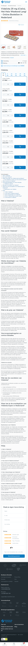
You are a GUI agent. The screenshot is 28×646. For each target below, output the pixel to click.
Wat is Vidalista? (6, 175)
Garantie (16, 581)
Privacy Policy (17, 577)
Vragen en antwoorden (7, 626)
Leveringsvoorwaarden (6, 577)
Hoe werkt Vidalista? (7, 177)
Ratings (5, 531)
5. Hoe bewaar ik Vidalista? (10, 197)
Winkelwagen (23, 644)
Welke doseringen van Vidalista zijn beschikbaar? (13, 178)
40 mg (20, 74)
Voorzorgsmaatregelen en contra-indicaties (12, 182)
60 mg (24, 74)
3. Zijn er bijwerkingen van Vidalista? (12, 194)
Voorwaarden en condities (7, 581)
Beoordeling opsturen (14, 556)
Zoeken (14, 645)
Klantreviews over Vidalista (10, 189)
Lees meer (23, 55)
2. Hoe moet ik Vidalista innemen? (11, 193)
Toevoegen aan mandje (20, 84)
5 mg (7, 74)
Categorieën (4, 645)
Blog (16, 626)
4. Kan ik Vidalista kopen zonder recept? (13, 196)
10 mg (11, 74)
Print (16, 579)
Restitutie (3, 579)
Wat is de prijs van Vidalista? (9, 181)
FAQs (4, 190)
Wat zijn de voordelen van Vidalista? (10, 185)
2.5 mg (3, 74)
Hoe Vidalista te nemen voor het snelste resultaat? (15, 179)
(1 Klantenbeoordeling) (13, 20)
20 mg (16, 74)
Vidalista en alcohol (8, 183)
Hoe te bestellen (19, 624)
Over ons (3, 624)
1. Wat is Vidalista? (8, 192)
